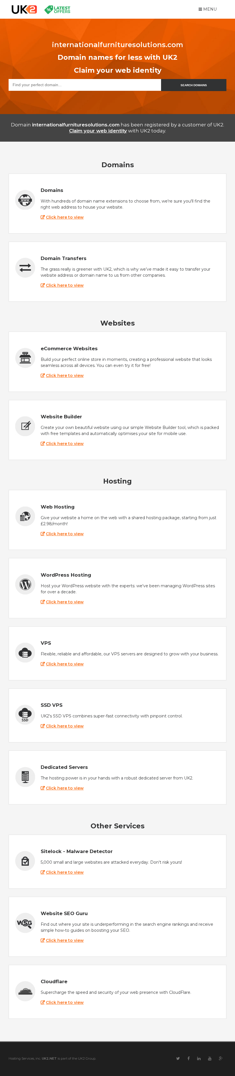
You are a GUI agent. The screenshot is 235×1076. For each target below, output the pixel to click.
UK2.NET (49, 1058)
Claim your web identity (98, 131)
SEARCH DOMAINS (194, 85)
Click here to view (65, 217)
